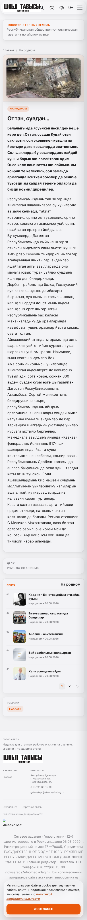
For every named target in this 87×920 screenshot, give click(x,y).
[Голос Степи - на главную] (22, 7)
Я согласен (43, 909)
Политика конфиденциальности (23, 814)
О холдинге (10, 807)
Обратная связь (31, 807)
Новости (15, 709)
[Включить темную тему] (52, 8)
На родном (27, 50)
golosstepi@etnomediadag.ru (47, 792)
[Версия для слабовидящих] (61, 8)
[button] (79, 8)
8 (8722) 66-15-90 (41, 787)
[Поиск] (42, 8)
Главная (8, 50)
